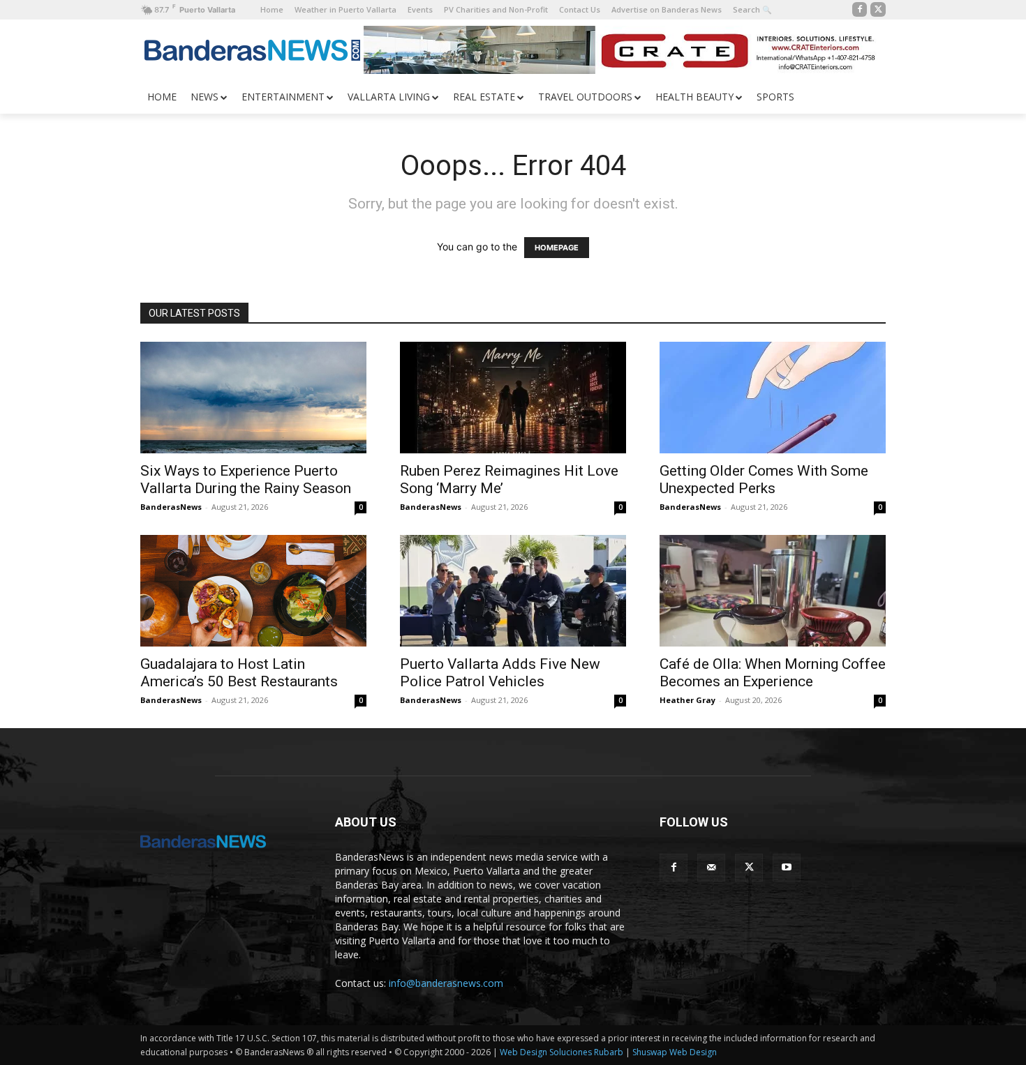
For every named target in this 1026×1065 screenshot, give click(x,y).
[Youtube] (787, 868)
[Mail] (711, 868)
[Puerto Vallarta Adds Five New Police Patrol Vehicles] (513, 591)
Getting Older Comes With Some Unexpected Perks (764, 479)
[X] (878, 9)
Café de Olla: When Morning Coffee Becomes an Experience (773, 673)
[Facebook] (860, 9)
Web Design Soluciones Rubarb (561, 1052)
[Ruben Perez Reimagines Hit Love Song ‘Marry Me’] (513, 397)
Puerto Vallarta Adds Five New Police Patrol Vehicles (500, 673)
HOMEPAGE (557, 247)
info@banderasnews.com (446, 983)
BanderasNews (171, 506)
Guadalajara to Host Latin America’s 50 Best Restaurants (239, 673)
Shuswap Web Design (674, 1052)
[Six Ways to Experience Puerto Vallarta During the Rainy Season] (253, 397)
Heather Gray (687, 700)
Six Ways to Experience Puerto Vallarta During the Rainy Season (245, 479)
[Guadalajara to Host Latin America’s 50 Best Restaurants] (253, 591)
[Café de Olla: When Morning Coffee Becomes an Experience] (773, 591)
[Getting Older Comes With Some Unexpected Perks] (773, 397)
